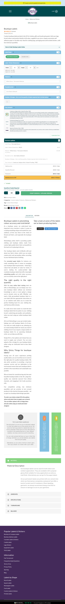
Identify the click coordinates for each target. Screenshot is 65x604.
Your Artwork (8, 107)
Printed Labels (8, 593)
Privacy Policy (8, 567)
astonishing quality (9, 274)
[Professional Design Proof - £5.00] (7, 122)
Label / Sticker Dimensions (12, 63)
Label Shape (8, 52)
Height (22, 67)
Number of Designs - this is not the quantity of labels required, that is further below (26, 97)
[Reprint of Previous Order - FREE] (7, 129)
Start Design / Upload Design (41, 193)
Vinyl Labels (7, 550)
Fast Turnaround (8, 558)
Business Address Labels (10, 537)
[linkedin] (22, 208)
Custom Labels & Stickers (11, 591)
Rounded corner (9, 87)
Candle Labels (8, 542)
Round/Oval (25, 56)
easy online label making (17, 285)
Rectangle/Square (12, 56)
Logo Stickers (7, 545)
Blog (5, 572)
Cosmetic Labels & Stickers (11, 539)
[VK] (14, 208)
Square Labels (7, 583)
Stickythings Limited (13, 205)
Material (7, 76)
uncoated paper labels (13, 261)
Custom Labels (15, 200)
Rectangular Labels (9, 585)
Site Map (6, 569)
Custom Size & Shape (12, 202)
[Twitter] (8, 208)
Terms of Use (7, 564)
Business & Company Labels (11, 534)
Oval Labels (7, 588)
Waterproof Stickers (35, 19)
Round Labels (7, 580)
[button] (32, 31)
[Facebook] (11, 208)
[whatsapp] (25, 208)
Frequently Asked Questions (12, 561)
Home (26, 19)
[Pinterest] (16, 208)
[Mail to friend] (19, 208)
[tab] (29, 215)
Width (7, 67)
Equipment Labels (9, 547)
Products (21, 200)
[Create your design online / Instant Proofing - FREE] (7, 114)
